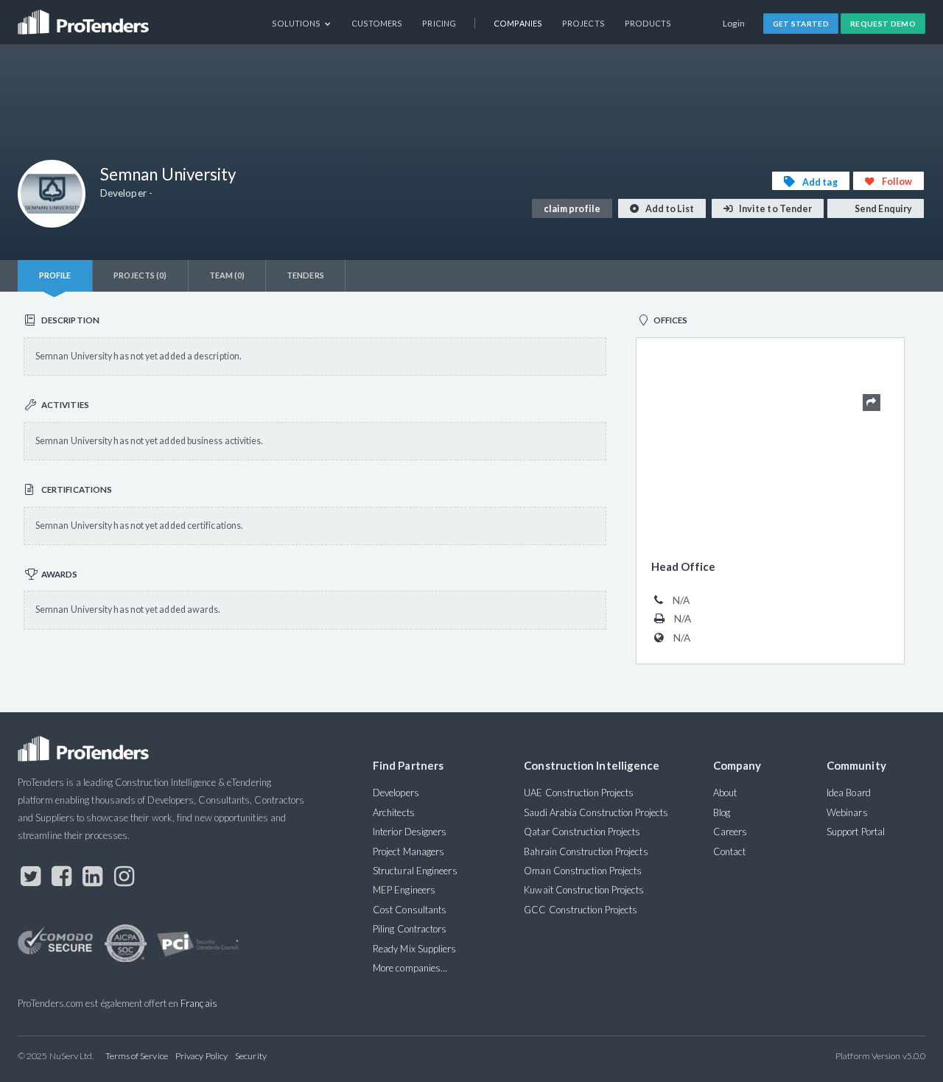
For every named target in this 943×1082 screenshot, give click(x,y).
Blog (721, 812)
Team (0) (227, 275)
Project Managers (408, 851)
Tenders (305, 275)
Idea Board (849, 792)
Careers (730, 831)
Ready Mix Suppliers (415, 949)
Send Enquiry (882, 208)
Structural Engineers (415, 871)
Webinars (847, 812)
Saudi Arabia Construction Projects (596, 812)
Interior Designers (409, 831)
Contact (729, 851)
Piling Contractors (409, 929)
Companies (518, 23)
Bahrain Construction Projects (586, 851)
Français (198, 1003)
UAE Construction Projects (579, 792)
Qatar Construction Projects (582, 831)
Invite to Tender (774, 208)
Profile (55, 275)
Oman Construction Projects (583, 871)
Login (734, 23)
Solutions (297, 23)
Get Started (801, 23)
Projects (583, 23)
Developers (396, 792)
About (725, 792)
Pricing (439, 23)
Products (648, 23)
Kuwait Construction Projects (584, 890)
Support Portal (856, 831)
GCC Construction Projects (580, 910)
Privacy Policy (201, 1055)
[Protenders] (85, 17)
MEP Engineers (404, 890)
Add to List (669, 208)
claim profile (572, 208)
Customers (377, 23)
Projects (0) (140, 275)
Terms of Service (136, 1055)
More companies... (410, 968)
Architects (394, 812)
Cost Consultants (409, 910)
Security (251, 1055)
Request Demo (883, 23)
